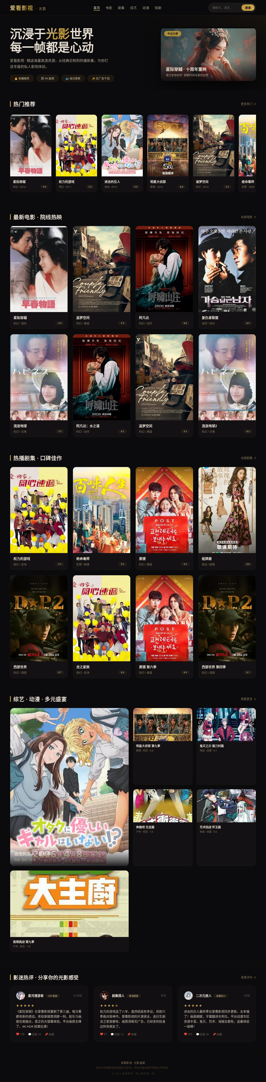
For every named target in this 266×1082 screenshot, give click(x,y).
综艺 (133, 8)
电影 (109, 8)
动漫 (146, 8)
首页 (97, 8)
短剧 (158, 8)
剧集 (121, 8)
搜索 (248, 7)
